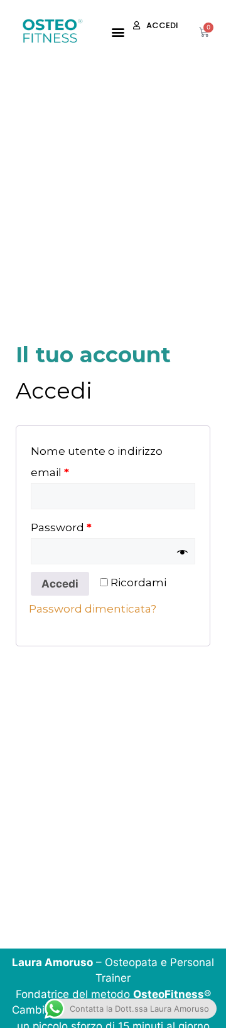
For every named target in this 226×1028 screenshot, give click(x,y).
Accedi (59, 584)
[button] (117, 31)
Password (61, 527)
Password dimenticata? (92, 609)
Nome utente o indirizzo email (97, 462)
